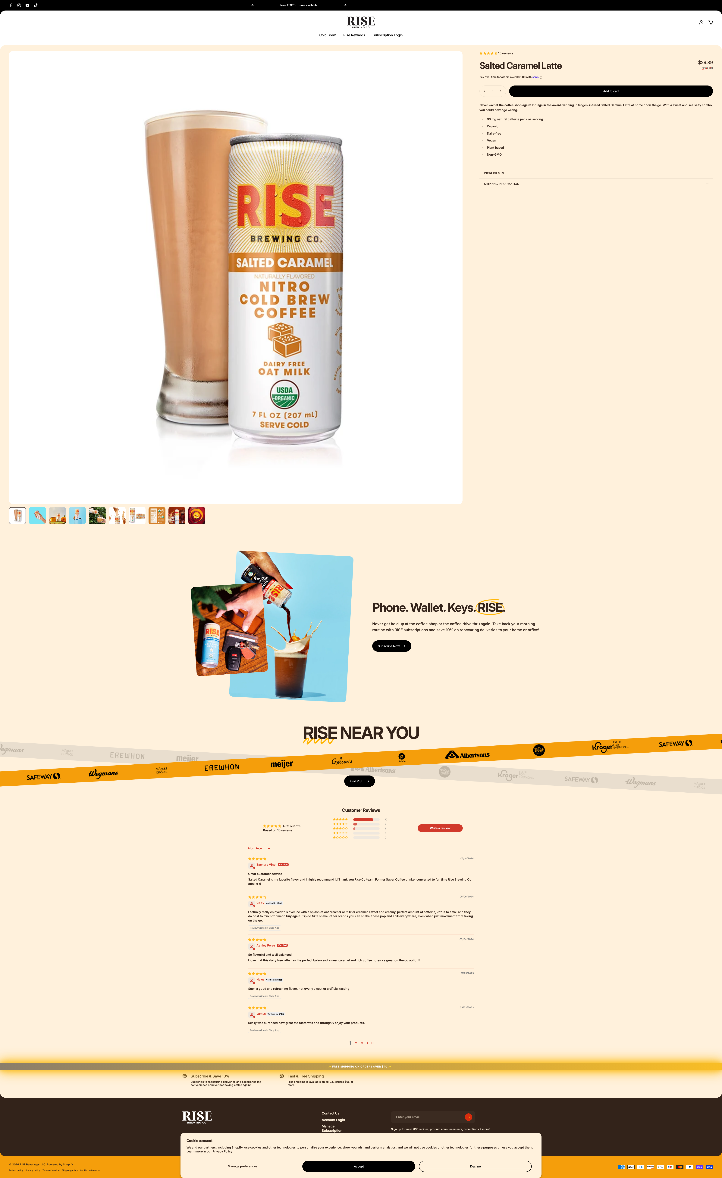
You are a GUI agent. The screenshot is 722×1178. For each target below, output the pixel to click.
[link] (391, 646)
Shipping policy (70, 1170)
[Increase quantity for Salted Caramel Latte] (501, 91)
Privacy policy (33, 1170)
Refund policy (16, 1170)
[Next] (345, 5)
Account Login (333, 1120)
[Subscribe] (468, 1117)
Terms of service (51, 1170)
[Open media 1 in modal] (236, 277)
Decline (475, 1166)
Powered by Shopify (60, 1164)
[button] (488, 53)
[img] (257, 859)
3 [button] (362, 1043)
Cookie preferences (90, 1170)
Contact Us (330, 1113)
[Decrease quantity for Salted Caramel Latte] (484, 91)
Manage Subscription (332, 1128)
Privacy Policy (222, 1151)
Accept (359, 1166)
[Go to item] (17, 515)
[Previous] (253, 5)
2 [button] (356, 1043)
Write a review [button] (440, 828)
